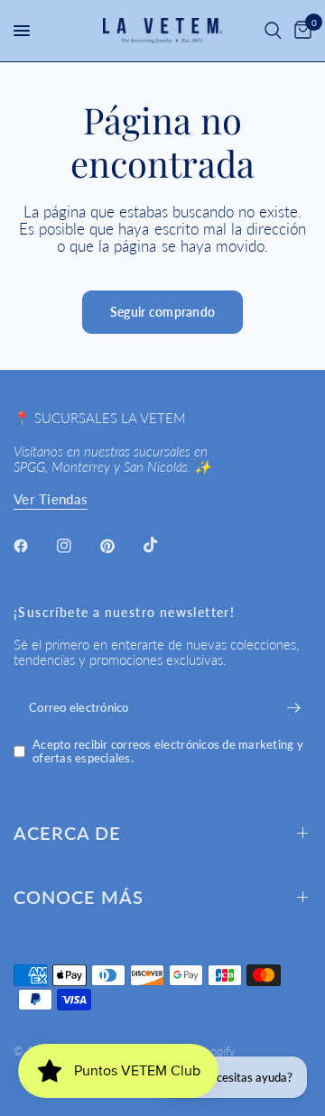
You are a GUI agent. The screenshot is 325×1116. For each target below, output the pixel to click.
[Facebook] (33, 546)
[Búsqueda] (273, 30)
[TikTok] (163, 545)
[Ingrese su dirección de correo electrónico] (293, 707)
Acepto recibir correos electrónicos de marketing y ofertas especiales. (167, 751)
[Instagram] (77, 546)
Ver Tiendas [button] (51, 499)
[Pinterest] (120, 546)
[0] (299, 30)
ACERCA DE (67, 833)
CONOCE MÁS (79, 897)
